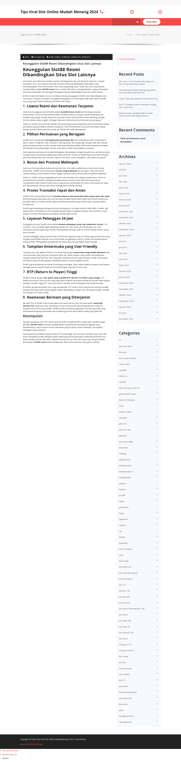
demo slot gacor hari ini (129, 388)
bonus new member (127, 358)
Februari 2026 (125, 199)
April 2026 (123, 187)
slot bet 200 (124, 597)
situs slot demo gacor (128, 573)
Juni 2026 (123, 175)
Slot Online (123, 656)
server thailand (125, 549)
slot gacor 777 (125, 644)
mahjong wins (125, 477)
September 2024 (126, 301)
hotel (121, 406)
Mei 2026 (123, 181)
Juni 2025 (123, 247)
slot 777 (122, 585)
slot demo (123, 614)
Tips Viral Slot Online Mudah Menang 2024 (59, 12)
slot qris (122, 662)
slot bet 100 (124, 591)
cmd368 (122, 382)
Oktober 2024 (125, 295)
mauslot (122, 483)
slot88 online (76, 57)
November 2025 (126, 217)
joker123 (123, 423)
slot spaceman (125, 668)
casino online (124, 364)
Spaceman (123, 686)
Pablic (121, 501)
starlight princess (126, 716)
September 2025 (126, 229)
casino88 (123, 370)
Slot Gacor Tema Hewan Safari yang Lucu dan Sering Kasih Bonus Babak (137, 82)
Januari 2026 (124, 205)
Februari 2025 (125, 271)
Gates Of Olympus (127, 400)
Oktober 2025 (125, 223)
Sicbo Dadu (124, 561)
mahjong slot (124, 459)
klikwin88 (123, 435)
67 (120, 340)
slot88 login (65, 57)
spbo (121, 710)
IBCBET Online (125, 412)
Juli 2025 (122, 241)
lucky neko (123, 447)
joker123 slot (125, 429)
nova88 (122, 495)
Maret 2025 (124, 265)
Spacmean (123, 704)
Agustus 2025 (125, 235)
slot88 (51, 57)
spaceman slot (125, 698)
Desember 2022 (126, 319)
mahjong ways (125, 465)
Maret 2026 (124, 193)
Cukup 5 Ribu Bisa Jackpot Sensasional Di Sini (138, 98)
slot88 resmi (86, 57)
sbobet (122, 537)
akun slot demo (125, 346)
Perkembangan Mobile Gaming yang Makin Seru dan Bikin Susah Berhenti (137, 91)
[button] (137, 22)
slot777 (122, 680)
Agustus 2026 (125, 164)
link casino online (126, 441)
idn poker (123, 418)
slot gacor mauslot (127, 59)
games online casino (127, 394)
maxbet (122, 489)
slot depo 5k (124, 626)
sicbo (121, 555)
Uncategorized (39, 57)
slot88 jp (57, 57)
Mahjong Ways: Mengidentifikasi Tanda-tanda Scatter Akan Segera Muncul (136, 114)
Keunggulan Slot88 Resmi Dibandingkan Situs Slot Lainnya (62, 63)
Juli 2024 (122, 313)
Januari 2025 (124, 277)
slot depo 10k (125, 620)
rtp (120, 531)
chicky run (123, 376)
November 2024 (126, 289)
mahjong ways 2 (126, 471)
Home (129, 34)
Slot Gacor (123, 638)
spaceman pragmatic (128, 692)
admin (26, 57)
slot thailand (124, 674)
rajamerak (123, 519)
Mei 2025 (123, 253)
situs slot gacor (125, 579)
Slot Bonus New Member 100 (132, 608)
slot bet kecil (124, 602)
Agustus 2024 (125, 307)
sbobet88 (123, 543)
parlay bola (123, 507)
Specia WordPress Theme (31, 744)
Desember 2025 (126, 211)
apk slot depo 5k (9, 754)
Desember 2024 (126, 283)
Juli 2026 (122, 169)
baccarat (122, 352)
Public (121, 513)
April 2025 (123, 259)
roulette (122, 525)
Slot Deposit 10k (126, 632)
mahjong (122, 453)
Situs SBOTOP (125, 567)
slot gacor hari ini (126, 650)
